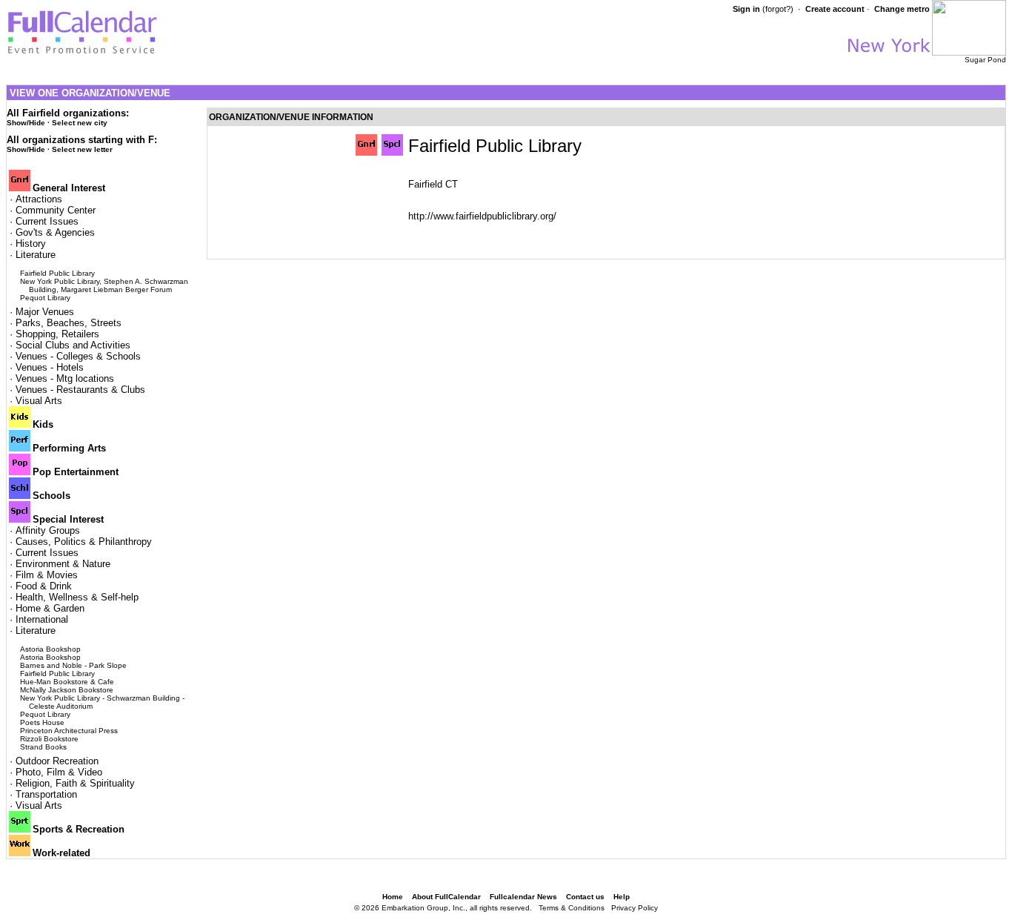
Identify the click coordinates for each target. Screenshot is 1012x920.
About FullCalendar (446, 897)
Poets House (42, 722)
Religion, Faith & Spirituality (75, 783)
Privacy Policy (634, 908)
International (42, 619)
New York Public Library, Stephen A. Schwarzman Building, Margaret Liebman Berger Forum (104, 285)
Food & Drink (44, 586)
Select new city (79, 123)
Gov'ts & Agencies (55, 232)
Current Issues (47, 221)
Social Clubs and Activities (73, 345)
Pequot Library (45, 298)
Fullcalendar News (523, 897)
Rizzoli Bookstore (49, 739)
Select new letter (82, 149)
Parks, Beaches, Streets (68, 322)
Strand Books (43, 747)
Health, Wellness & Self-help (77, 597)
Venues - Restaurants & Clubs (80, 389)
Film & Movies (47, 574)
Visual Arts (39, 400)
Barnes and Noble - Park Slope (73, 665)
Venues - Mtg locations (65, 378)
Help (621, 897)
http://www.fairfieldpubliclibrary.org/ (482, 216)
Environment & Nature (63, 563)
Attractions (39, 199)
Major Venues (45, 311)
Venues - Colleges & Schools (78, 356)
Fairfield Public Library (57, 273)
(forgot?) (777, 8)
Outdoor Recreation (57, 761)
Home (392, 897)
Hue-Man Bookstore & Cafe (67, 682)
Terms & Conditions (572, 908)
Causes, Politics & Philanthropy (84, 541)
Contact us (585, 897)
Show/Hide (26, 123)
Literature (36, 254)
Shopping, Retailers (57, 334)
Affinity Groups (48, 530)
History (31, 243)
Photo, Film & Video (59, 772)
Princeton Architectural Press (69, 731)
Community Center (56, 210)
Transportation (46, 794)
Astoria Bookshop (50, 649)
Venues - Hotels (50, 367)
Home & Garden (50, 608)
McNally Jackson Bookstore (66, 690)
